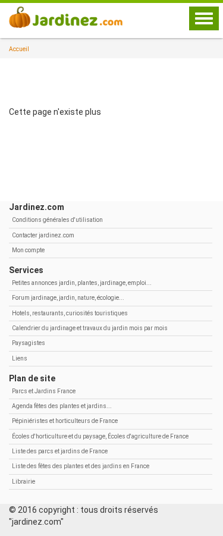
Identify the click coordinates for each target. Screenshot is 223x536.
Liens (19, 358)
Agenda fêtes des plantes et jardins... (62, 406)
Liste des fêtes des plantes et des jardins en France (80, 466)
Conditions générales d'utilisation (57, 220)
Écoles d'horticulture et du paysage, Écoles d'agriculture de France (100, 436)
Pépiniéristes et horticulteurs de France (65, 421)
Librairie (23, 481)
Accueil (19, 49)
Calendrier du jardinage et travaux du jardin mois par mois (90, 328)
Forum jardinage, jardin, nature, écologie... (68, 297)
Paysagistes (28, 343)
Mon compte (28, 250)
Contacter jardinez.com (43, 235)
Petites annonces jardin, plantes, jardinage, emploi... (82, 283)
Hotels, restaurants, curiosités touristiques (70, 313)
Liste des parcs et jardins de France (60, 451)
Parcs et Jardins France (44, 391)
